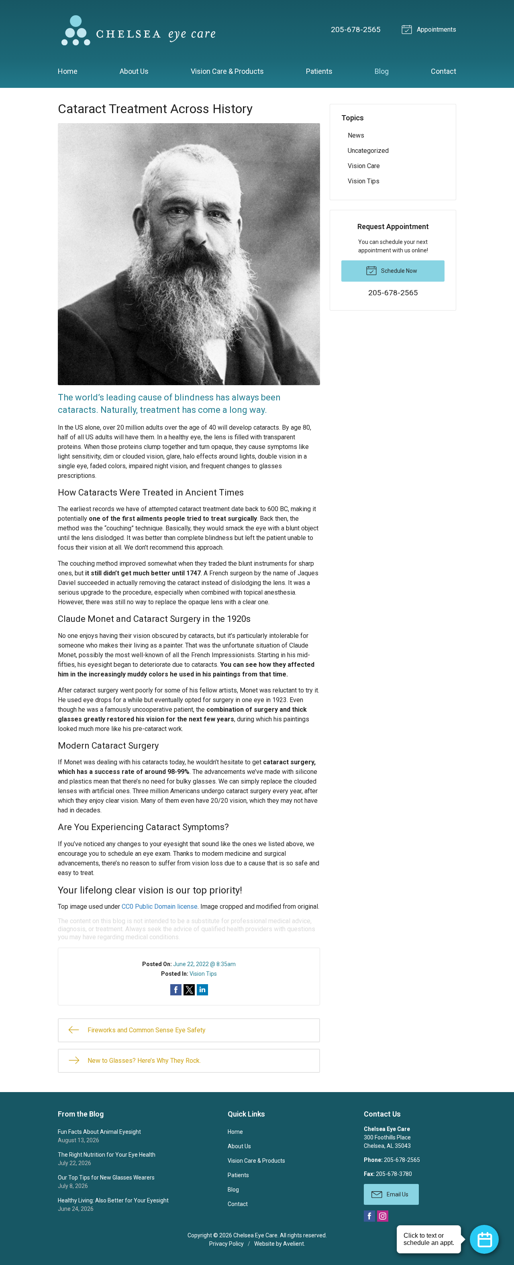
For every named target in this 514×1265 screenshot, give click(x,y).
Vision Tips (203, 974)
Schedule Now (398, 271)
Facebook (369, 1216)
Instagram (382, 1216)
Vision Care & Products (227, 71)
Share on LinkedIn (202, 989)
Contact (443, 71)
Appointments (435, 29)
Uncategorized (368, 150)
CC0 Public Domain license (160, 906)
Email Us (397, 1194)
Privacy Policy (226, 1244)
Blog (382, 71)
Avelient (293, 1244)
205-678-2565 (356, 29)
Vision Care (364, 166)
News (356, 135)
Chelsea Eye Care (255, 1235)
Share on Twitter (189, 989)
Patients (319, 71)
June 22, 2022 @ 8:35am (204, 964)
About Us (134, 71)
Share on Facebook (176, 989)
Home (68, 71)
